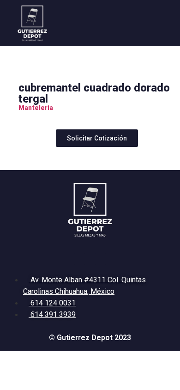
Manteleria (35, 107)
